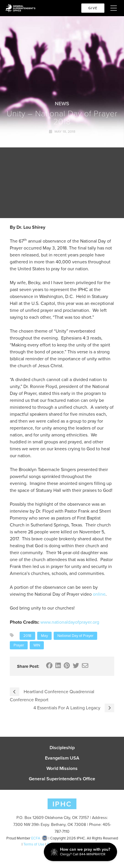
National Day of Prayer (75, 635)
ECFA (35, 838)
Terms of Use (33, 844)
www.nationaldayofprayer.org (69, 622)
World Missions (62, 768)
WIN (36, 645)
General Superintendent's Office (62, 779)
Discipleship (62, 747)
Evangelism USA (62, 758)
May (44, 635)
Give (92, 8)
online (99, 594)
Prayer (19, 645)
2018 (27, 635)
